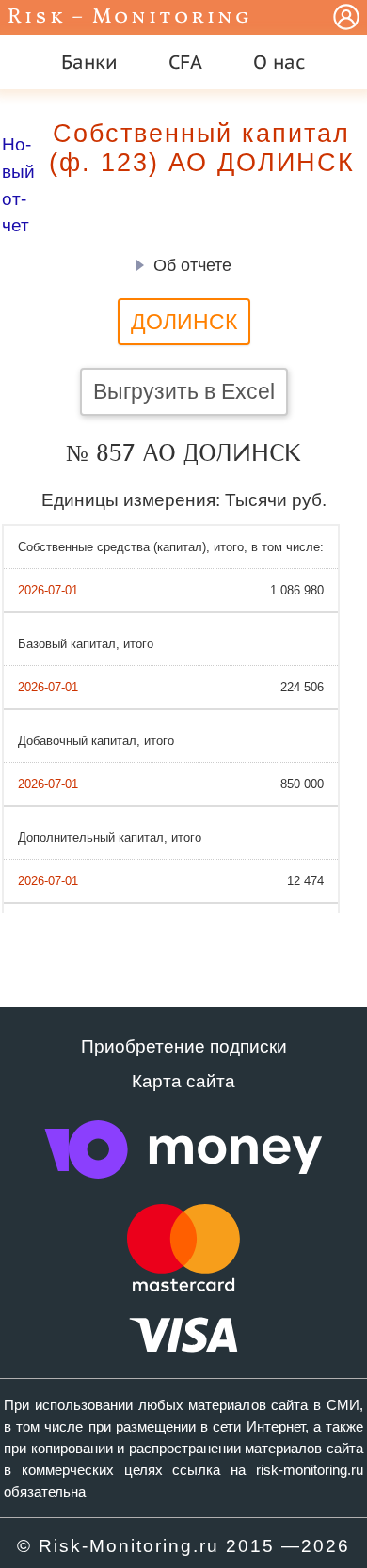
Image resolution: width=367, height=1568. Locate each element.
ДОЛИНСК (184, 321)
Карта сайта (183, 1081)
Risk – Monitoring (130, 17)
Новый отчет (18, 185)
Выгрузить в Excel (184, 391)
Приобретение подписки (184, 1046)
